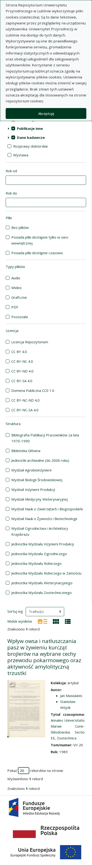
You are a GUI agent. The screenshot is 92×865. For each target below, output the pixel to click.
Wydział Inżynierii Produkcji (33, 489)
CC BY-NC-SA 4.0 (24, 410)
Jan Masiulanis (71, 695)
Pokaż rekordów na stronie (35, 770)
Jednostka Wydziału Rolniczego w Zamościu (46, 573)
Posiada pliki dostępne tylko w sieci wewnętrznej (39, 240)
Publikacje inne (30, 128)
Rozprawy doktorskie (30, 146)
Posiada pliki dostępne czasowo (37, 252)
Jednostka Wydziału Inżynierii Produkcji (42, 544)
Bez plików (20, 227)
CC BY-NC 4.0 (22, 361)
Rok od (11, 170)
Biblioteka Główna (25, 450)
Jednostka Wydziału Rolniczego (36, 563)
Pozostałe (19, 316)
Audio (15, 278)
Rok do (11, 193)
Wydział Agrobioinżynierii (31, 470)
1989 (63, 751)
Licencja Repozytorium (29, 342)
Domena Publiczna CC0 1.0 (32, 390)
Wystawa (20, 155)
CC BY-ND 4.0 (22, 371)
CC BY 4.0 (19, 351)
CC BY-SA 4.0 (21, 380)
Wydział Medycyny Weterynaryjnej (39, 499)
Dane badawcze (31, 137)
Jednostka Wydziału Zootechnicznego (41, 592)
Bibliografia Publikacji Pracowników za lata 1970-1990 (45, 438)
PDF (14, 307)
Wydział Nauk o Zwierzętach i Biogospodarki (47, 509)
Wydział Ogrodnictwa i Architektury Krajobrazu (39, 531)
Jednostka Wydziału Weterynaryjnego (41, 582)
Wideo (16, 287)
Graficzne (19, 297)
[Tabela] (68, 621)
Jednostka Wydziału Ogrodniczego (39, 553)
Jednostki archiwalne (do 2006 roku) (40, 460)
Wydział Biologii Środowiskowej (36, 479)
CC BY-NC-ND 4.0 (25, 400)
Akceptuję (46, 113)
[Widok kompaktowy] (56, 621)
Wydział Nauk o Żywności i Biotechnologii (44, 518)
